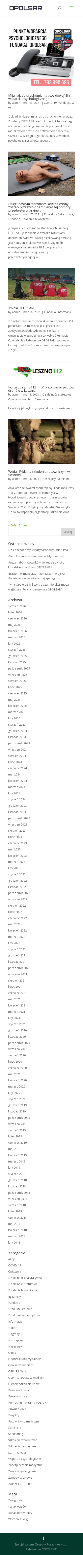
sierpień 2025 (17, 681)
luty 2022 (14, 943)
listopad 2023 (17, 812)
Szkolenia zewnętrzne (36, 219)
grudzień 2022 (17, 880)
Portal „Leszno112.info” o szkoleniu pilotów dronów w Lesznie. (41, 389)
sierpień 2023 (17, 830)
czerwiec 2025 (17, 693)
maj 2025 (14, 700)
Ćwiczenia (14, 1271)
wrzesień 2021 (17, 974)
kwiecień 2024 (17, 781)
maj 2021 (14, 999)
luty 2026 (14, 643)
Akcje (11, 1259)
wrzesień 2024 (17, 749)
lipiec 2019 (15, 1136)
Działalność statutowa (58, 214)
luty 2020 (14, 1093)
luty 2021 (14, 1018)
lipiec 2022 (15, 912)
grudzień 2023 (17, 805)
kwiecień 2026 (17, 631)
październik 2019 (19, 1118)
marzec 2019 (16, 1161)
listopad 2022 (17, 887)
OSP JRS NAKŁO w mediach (26, 1378)
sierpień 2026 (17, 606)
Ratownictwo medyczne (23, 1421)
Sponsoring (15, 1434)
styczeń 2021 (17, 1024)
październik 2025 (19, 668)
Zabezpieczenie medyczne (25, 1465)
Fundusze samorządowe (24, 1315)
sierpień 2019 (17, 1130)
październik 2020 (19, 1043)
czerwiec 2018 (17, 1217)
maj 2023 (14, 849)
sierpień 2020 (17, 1055)
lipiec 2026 (15, 612)
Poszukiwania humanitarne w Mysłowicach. (36, 556)
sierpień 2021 (17, 980)
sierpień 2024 (17, 756)
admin (16, 103)
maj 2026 (14, 625)
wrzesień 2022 (17, 899)
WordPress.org (18, 1519)
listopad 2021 (17, 962)
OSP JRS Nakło (18, 1371)
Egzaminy (14, 1296)
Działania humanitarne (23, 1290)
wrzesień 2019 (17, 1124)
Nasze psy (49, 479)
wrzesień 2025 (17, 675)
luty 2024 (14, 793)
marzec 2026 (16, 637)
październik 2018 (19, 1193)
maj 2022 (14, 924)
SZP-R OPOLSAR (19, 1452)
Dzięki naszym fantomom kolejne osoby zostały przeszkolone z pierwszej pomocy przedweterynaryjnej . (39, 207)
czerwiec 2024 (17, 768)
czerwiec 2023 (17, 843)
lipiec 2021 (15, 986)
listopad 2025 (17, 662)
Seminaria (41, 399)
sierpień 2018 (17, 1205)
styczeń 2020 (17, 1099)
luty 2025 (14, 718)
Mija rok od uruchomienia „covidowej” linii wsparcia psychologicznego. (39, 97)
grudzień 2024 (17, 731)
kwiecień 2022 (17, 930)
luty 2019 (14, 1167)
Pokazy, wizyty (17, 1396)
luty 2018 (14, 1242)
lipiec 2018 (15, 1211)
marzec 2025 (16, 712)
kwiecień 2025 (17, 706)
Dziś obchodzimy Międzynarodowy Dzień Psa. (38, 550)
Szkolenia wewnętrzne (22, 1440)
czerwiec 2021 (17, 993)
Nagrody (14, 1334)
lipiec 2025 (15, 687)
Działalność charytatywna (25, 1278)
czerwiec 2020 (17, 1068)
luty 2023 (14, 868)
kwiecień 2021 (17, 1005)
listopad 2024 (17, 737)
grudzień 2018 (17, 1180)
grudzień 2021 (17, 955)
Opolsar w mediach (20, 399)
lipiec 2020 (15, 1061)
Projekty (13, 1415)
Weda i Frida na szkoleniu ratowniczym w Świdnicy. (39, 473)
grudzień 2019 (17, 1105)
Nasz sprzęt (16, 1340)
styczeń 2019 (17, 1174)
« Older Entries (17, 525)
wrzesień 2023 (17, 824)
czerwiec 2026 (17, 618)
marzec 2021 (16, 1012)
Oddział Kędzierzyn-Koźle (24, 1359)
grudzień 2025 (17, 656)
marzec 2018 (16, 1236)
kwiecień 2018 (17, 1230)
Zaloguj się (15, 1500)
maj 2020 (14, 1074)
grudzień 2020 (17, 1030)
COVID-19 (50, 103)
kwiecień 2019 (17, 1155)
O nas (12, 1353)
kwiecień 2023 (17, 856)
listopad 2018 (17, 1186)
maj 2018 (14, 1224)
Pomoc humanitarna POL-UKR (28, 1402)
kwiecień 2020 (17, 1080)
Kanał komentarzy (20, 1513)
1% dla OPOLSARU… (23, 308)
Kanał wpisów (17, 1506)
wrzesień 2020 (17, 1049)
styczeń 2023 (17, 874)
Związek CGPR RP (20, 1484)
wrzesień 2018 (17, 1199)
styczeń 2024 (17, 799)
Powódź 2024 (17, 1409)
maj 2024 (14, 774)
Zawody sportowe (20, 1477)
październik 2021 (19, 968)
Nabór (12, 1328)
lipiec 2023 (15, 837)
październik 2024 (19, 743)
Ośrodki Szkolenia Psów (23, 1384)
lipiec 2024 (15, 762)
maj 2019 (14, 1149)
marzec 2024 (16, 787)
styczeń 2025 (17, 724)
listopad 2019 (17, 1111)
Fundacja (64, 103)
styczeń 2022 (17, 949)
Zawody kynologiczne (22, 1471)
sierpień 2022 (17, 905)
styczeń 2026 (17, 649)
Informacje (64, 312)
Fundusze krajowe (20, 1309)
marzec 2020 (16, 1086)
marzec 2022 (16, 937)
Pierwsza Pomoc (19, 1390)
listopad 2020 (17, 1036)
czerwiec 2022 (17, 918)
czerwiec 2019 (17, 1142)
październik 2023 (19, 818)
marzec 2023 (16, 862)
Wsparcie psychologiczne (24, 1459)
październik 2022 (19, 893)
